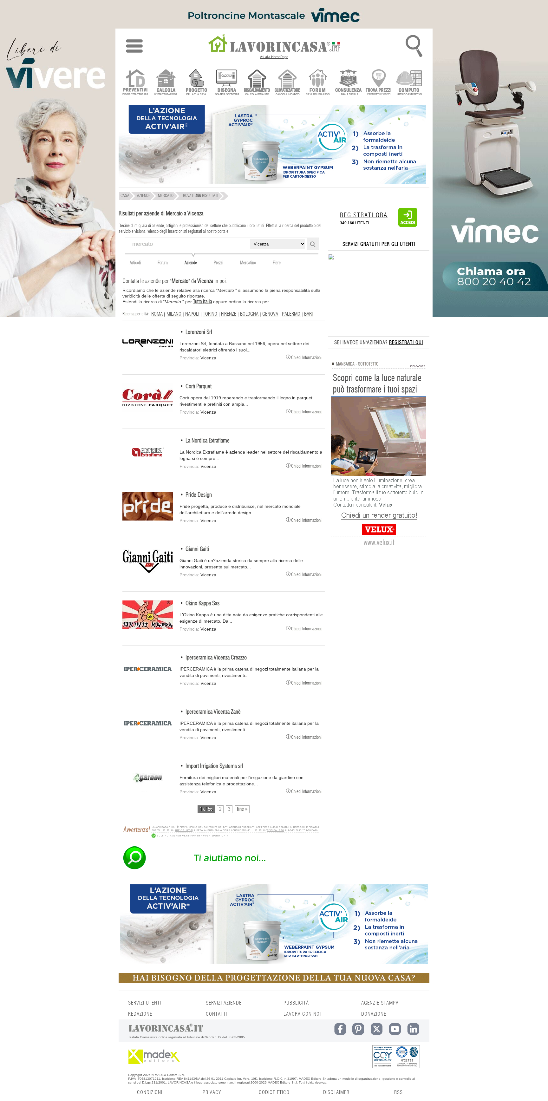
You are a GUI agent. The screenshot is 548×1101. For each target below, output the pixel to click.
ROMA (157, 314)
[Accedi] (407, 225)
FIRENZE (228, 314)
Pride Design (199, 495)
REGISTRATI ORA (364, 215)
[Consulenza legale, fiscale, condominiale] (348, 83)
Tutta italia (202, 301)
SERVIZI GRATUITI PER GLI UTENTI (378, 244)
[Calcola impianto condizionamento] (287, 83)
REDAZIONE (140, 1014)
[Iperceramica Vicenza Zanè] (147, 735)
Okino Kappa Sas (202, 603)
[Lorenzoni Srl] (147, 356)
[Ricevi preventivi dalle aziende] (135, 83)
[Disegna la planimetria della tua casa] (226, 83)
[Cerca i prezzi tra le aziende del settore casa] (379, 83)
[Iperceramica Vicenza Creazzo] (147, 681)
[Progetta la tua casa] (274, 981)
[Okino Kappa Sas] (147, 627)
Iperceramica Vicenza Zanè (213, 712)
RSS (398, 1092)
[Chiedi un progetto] (196, 83)
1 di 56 (206, 809)
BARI (308, 314)
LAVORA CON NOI (302, 1014)
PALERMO (291, 314)
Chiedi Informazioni (306, 357)
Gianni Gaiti (197, 549)
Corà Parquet (199, 387)
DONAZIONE (373, 1014)
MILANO (173, 314)
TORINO (210, 314)
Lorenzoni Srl (199, 332)
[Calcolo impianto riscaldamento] (257, 83)
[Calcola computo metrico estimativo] (409, 83)
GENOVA (270, 314)
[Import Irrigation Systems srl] (147, 790)
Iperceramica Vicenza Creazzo (216, 658)
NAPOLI (192, 314)
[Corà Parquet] (147, 410)
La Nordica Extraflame (208, 441)
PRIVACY (212, 1092)
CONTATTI (216, 1014)
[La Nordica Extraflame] (147, 464)
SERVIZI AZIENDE (224, 1003)
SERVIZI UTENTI (144, 1003)
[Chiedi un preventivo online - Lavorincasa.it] (220, 868)
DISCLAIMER (336, 1092)
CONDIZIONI (149, 1092)
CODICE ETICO (274, 1092)
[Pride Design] (147, 518)
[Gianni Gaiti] (147, 573)
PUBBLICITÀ (296, 1003)
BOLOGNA (249, 314)
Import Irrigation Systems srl (214, 766)
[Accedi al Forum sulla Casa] (318, 83)
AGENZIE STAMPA (380, 1003)
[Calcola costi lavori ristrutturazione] (165, 83)
